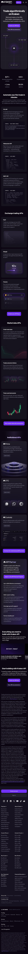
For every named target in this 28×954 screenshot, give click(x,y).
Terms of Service (4, 901)
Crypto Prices (5, 833)
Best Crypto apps (19, 886)
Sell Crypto (4, 810)
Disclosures (22, 901)
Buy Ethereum (4, 860)
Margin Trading (4, 812)
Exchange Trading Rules (14, 901)
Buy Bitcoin (4, 858)
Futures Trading (5, 814)
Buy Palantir (17, 866)
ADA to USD (17, 847)
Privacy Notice (10, 895)
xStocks (11, 921)
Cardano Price (4, 843)
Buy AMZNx (4, 886)
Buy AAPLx (3, 882)
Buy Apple (17, 862)
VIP (21, 914)
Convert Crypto (19, 833)
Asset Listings (18, 820)
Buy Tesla (17, 860)
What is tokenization (20, 884)
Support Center (18, 824)
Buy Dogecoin (4, 862)
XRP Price (3, 841)
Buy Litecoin (4, 869)
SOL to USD (17, 843)
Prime (5, 926)
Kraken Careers (18, 810)
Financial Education (20, 874)
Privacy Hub (3, 895)
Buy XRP (3, 864)
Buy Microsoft (18, 867)
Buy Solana (3, 867)
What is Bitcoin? (18, 882)
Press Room (17, 816)
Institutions (4, 818)
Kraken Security (18, 809)
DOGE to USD (18, 845)
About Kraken (18, 806)
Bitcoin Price (4, 835)
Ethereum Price (5, 837)
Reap (22, 921)
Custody (12, 926)
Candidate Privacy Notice (6, 902)
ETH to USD (17, 837)
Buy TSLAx (3, 880)
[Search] (23, 2)
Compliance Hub (4, 899)
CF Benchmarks (17, 921)
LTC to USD (17, 851)
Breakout (18, 914)
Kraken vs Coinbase (19, 890)
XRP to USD (17, 839)
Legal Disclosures (4, 951)
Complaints (17, 826)
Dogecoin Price (4, 839)
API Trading (4, 820)
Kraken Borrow (4, 826)
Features (3, 806)
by (4, 909)
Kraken (2, 914)
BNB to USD (17, 841)
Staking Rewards (5, 822)
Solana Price (4, 845)
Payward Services (5, 921)
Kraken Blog (18, 812)
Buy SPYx (3, 884)
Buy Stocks (18, 855)
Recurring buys (4, 824)
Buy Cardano (4, 866)
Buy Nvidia (17, 858)
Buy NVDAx (4, 878)
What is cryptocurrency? (21, 876)
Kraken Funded (5, 828)
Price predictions (5, 851)
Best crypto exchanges (20, 888)
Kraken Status (18, 822)
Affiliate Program (19, 818)
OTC (8, 926)
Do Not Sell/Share (5, 897)
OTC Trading (4, 816)
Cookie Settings (17, 895)
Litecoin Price (4, 847)
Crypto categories (5, 849)
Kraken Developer (19, 814)
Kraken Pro (7, 914)
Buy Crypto (4, 809)
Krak (2, 926)
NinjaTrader (13, 914)
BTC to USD (17, 835)
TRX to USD (17, 849)
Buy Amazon (18, 864)
